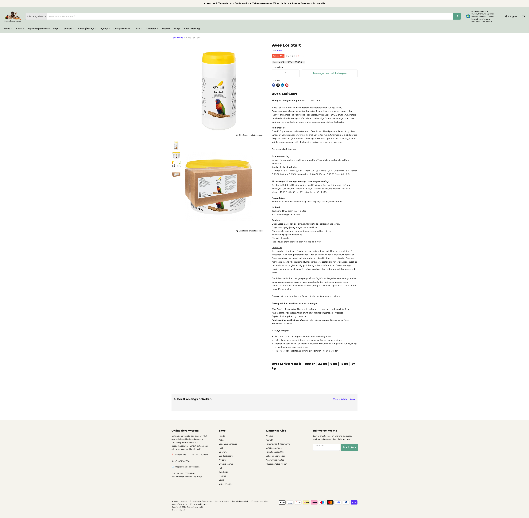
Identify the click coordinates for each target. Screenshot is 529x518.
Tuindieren (151, 28)
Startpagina (177, 37)
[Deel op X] (278, 85)
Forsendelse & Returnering (278, 444)
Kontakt (269, 440)
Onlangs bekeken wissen (344, 399)
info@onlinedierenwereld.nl (187, 466)
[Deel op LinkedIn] (282, 85)
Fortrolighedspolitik (275, 452)
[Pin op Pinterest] (286, 85)
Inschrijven (349, 447)
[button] (511, 16)
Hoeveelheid (277, 67)
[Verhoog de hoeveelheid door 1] (296, 73)
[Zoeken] (457, 16)
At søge (269, 436)
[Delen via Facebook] (273, 85)
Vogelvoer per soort (37, 28)
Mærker (166, 28)
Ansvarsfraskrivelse (275, 460)
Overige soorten (122, 28)
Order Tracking (192, 28)
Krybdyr (104, 28)
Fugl (55, 28)
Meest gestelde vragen (276, 464)
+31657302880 (182, 461)
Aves (279, 50)
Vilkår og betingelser (275, 456)
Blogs (177, 28)
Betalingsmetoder (274, 448)
